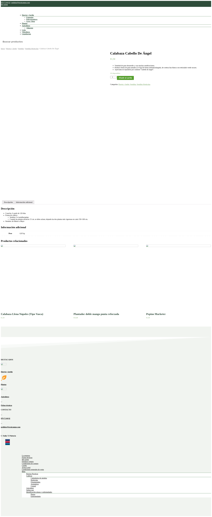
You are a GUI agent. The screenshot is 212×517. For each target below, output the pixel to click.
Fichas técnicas (6, 405)
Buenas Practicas (32, 474)
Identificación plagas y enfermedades (39, 492)
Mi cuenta (4, 5)
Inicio (3, 49)
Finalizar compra (28, 462)
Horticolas (34, 480)
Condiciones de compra (30, 463)
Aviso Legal (26, 467)
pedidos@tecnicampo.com (20, 3)
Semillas (21, 49)
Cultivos (29, 476)
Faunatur (29, 17)
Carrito (24, 465)
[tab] (8, 202)
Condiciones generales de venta (33, 469)
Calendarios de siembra (39, 478)
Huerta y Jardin (28, 15)
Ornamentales (35, 482)
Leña (24, 30)
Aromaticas (35, 484)
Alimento (29, 28)
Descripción (8, 202)
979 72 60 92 (5, 3)
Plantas (24, 23)
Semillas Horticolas (31, 49)
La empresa (26, 456)
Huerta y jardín (7, 372)
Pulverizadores (31, 19)
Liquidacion (26, 34)
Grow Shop (30, 21)
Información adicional (24, 202)
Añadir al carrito (125, 78)
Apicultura (26, 26)
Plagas (33, 494)
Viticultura (26, 32)
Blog (23, 471)
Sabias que (30, 490)
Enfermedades (36, 496)
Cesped (33, 486)
